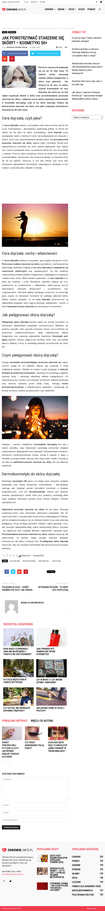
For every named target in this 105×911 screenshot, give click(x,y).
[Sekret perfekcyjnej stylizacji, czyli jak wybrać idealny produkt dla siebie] (12, 733)
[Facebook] (96, 2)
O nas (26, 2)
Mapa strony (92, 908)
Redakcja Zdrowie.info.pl (17, 47)
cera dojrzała (15, 561)
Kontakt (42, 2)
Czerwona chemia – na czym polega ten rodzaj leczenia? (59, 886)
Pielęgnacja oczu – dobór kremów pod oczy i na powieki (17, 588)
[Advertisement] (52, 21)
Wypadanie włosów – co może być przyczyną (53, 588)
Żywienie (76, 869)
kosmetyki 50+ (43, 561)
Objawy (75, 873)
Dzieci (81, 9)
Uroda (61, 9)
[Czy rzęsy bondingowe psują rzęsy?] (35, 733)
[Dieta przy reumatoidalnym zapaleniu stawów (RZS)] (42, 858)
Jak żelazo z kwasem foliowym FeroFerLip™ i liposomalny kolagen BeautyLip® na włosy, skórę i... (87, 95)
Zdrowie (49, 9)
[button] (100, 9)
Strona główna (7, 28)
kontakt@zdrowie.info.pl (12, 874)
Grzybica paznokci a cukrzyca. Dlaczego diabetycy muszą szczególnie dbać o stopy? (85, 52)
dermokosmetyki (29, 561)
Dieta (71, 9)
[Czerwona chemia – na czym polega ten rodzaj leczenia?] (42, 886)
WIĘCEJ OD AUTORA (42, 720)
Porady (91, 9)
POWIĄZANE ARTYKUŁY (15, 720)
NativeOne (35, 716)
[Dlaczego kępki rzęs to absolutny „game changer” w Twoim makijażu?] (58, 733)
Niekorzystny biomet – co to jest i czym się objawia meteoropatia (57, 872)
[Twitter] (101, 2)
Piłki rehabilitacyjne (83, 894)
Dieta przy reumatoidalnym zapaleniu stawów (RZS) (58, 858)
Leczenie (76, 882)
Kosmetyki (12, 32)
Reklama (34, 2)
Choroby (76, 856)
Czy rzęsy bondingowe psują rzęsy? (34, 745)
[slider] (10, 555)
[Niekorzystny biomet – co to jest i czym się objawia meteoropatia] (42, 871)
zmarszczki (56, 561)
